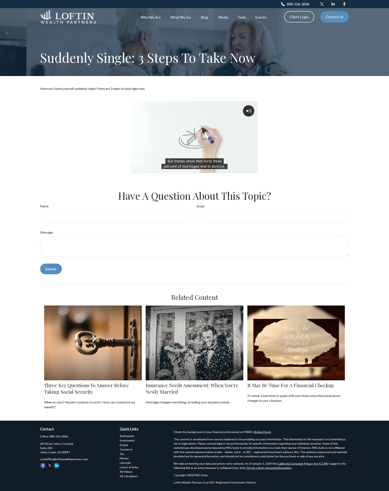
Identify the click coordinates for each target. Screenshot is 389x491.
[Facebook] (344, 4)
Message (46, 232)
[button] (150, 17)
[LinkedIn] (333, 4)
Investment (127, 440)
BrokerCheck (262, 432)
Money (124, 458)
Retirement (127, 436)
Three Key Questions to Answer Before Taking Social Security (86, 388)
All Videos (126, 471)
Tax (122, 454)
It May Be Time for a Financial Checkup (290, 385)
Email (200, 206)
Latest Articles (129, 467)
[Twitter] (322, 4)
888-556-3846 (298, 4)
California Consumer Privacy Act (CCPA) (303, 463)
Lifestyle (125, 462)
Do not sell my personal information (269, 468)
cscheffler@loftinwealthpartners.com (64, 459)
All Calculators (129, 476)
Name (44, 206)
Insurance (126, 449)
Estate (124, 445)
